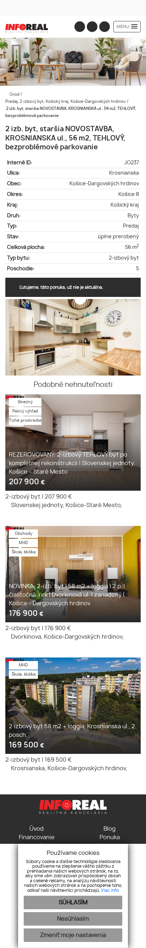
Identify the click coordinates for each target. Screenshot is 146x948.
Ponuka (110, 837)
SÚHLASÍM (73, 902)
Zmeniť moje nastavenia (73, 935)
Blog (109, 829)
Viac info (110, 890)
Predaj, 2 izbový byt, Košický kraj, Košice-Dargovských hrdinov (66, 101)
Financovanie (37, 837)
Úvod (14, 94)
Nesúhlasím (73, 919)
